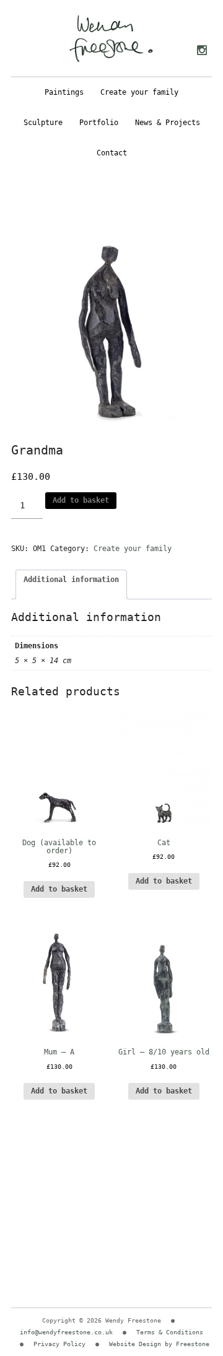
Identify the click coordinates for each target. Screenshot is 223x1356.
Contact (112, 153)
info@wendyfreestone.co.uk (66, 1332)
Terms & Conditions (169, 1332)
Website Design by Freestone (159, 1344)
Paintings (64, 92)
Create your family (139, 92)
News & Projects (167, 122)
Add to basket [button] (164, 881)
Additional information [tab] (71, 579)
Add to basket (81, 500)
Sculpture (43, 122)
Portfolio (98, 122)
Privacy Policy (59, 1344)
